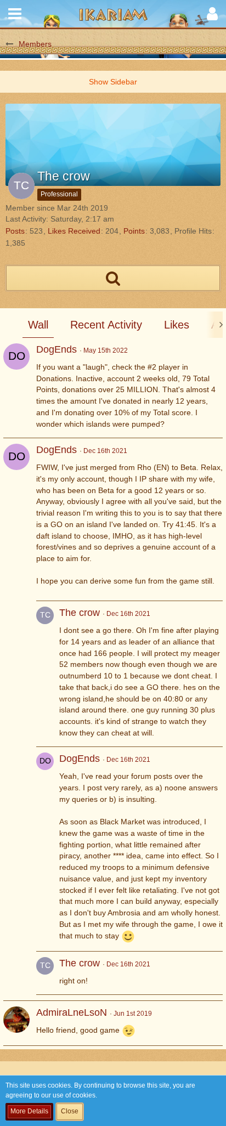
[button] (14, 13)
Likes (176, 325)
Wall (38, 325)
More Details (29, 1111)
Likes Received (74, 231)
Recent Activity (106, 325)
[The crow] (45, 674)
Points (134, 231)
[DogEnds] (16, 356)
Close (69, 1111)
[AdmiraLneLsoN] (16, 1019)
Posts (15, 231)
